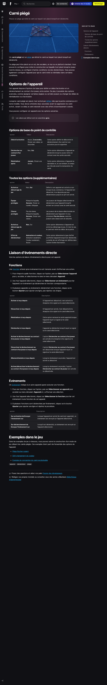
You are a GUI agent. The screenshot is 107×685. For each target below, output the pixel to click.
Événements (89, 54)
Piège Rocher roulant (20, 451)
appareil (12, 464)
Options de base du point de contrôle (94, 35)
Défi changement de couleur (23, 456)
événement (16, 385)
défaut (49, 101)
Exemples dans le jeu (91, 58)
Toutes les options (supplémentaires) (91, 41)
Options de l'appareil (90, 31)
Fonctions (88, 51)
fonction (16, 269)
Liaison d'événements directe (91, 47)
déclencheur (21, 464)
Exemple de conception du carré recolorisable (30, 460)
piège (29, 57)
